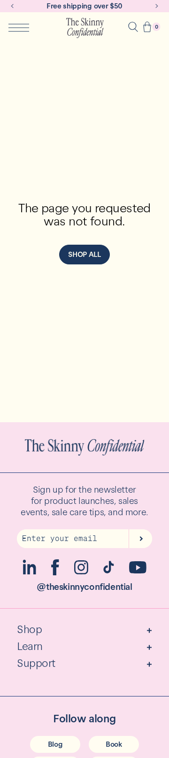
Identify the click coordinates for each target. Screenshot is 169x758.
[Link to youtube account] (137, 571)
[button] (147, 28)
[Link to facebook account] (55, 573)
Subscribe (140, 538)
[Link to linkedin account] (29, 572)
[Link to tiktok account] (108, 571)
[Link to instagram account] (81, 572)
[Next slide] (157, 6)
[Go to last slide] (12, 6)
